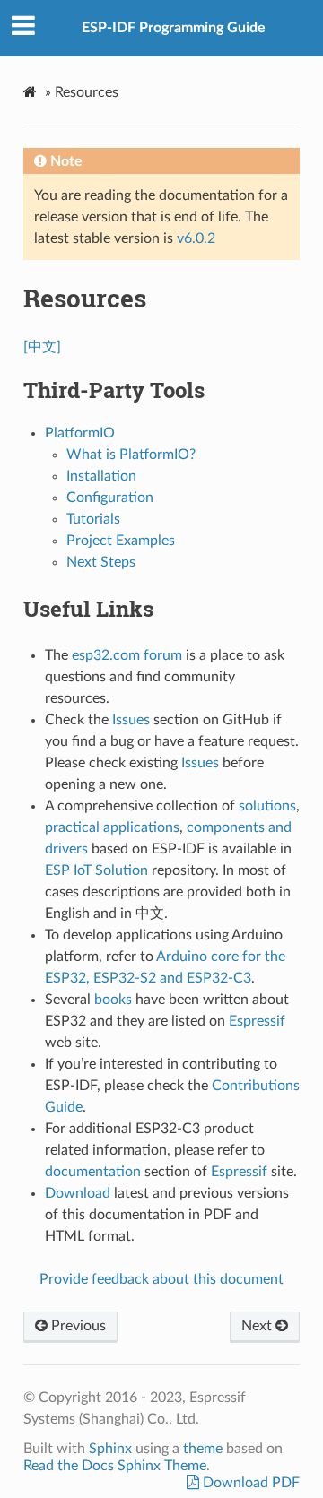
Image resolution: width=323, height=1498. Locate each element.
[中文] (42, 347)
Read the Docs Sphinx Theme (114, 1466)
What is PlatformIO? (131, 454)
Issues (131, 720)
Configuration (109, 497)
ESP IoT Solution (96, 870)
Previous (77, 1326)
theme (203, 1449)
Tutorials (93, 519)
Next (258, 1326)
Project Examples (120, 540)
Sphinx (110, 1449)
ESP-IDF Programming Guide (174, 28)
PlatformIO (80, 433)
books (113, 999)
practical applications (112, 827)
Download (77, 1193)
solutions (267, 806)
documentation (93, 1172)
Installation (101, 476)
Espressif (257, 1021)
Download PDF (249, 1483)
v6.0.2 (196, 238)
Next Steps (100, 562)
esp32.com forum (127, 655)
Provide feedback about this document (161, 1279)
